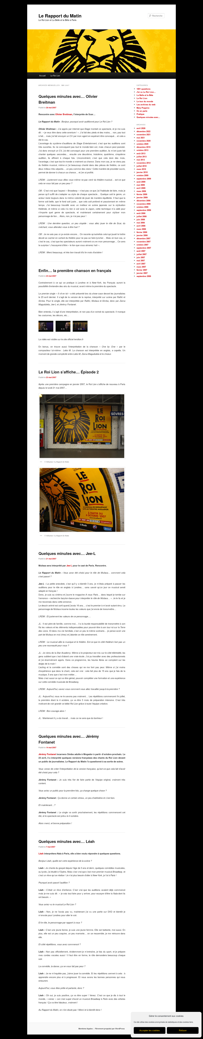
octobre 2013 (142, 150)
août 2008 (141, 213)
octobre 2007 (142, 244)
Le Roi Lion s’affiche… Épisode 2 (68, 372)
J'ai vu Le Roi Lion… (146, 92)
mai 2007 (141, 260)
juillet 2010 (142, 165)
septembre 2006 (144, 276)
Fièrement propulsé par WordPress (110, 1028)
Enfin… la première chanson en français (74, 270)
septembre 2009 (144, 178)
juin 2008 (141, 219)
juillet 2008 (142, 216)
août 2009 (141, 181)
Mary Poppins (143, 107)
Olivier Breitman (63, 114)
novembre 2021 (144, 134)
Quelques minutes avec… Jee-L (67, 553)
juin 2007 (141, 257)
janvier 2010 (142, 172)
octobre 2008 (142, 207)
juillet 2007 (142, 254)
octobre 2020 (142, 143)
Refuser (183, 1030)
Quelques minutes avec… (148, 117)
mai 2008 (141, 222)
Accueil (42, 75)
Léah (41, 853)
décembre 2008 (143, 200)
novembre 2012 (144, 162)
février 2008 (142, 232)
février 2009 (142, 194)
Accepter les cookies (149, 1030)
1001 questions (143, 88)
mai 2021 (141, 137)
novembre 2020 (144, 140)
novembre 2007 (144, 241)
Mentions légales (85, 1028)
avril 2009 (141, 188)
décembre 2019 (143, 147)
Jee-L (69, 565)
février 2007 (142, 269)
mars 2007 (141, 266)
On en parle (142, 110)
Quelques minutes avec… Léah (66, 841)
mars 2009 (141, 191)
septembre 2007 (144, 247)
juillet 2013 (142, 156)
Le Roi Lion (55, 75)
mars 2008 (141, 229)
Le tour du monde (145, 101)
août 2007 (141, 250)
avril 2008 (141, 225)
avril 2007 (141, 263)
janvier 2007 (142, 273)
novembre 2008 (144, 203)
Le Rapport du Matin (59, 15)
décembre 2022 (143, 131)
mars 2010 (141, 169)
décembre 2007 (143, 238)
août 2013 (141, 153)
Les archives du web (146, 104)
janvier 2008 (142, 235)
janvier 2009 (142, 197)
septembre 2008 (144, 210)
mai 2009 (141, 184)
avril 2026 (141, 128)
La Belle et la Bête (145, 95)
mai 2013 (141, 159)
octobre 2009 (142, 175)
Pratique (140, 114)
